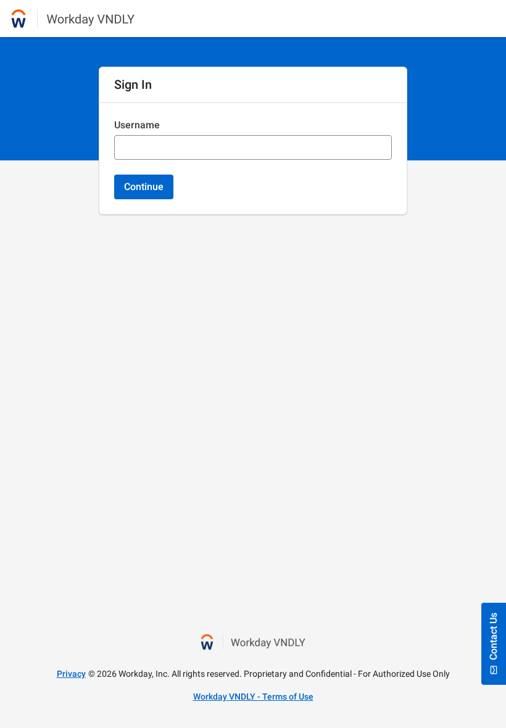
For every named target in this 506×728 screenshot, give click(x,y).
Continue (144, 186)
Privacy (71, 674)
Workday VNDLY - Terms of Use (253, 696)
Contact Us (493, 636)
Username (137, 125)
